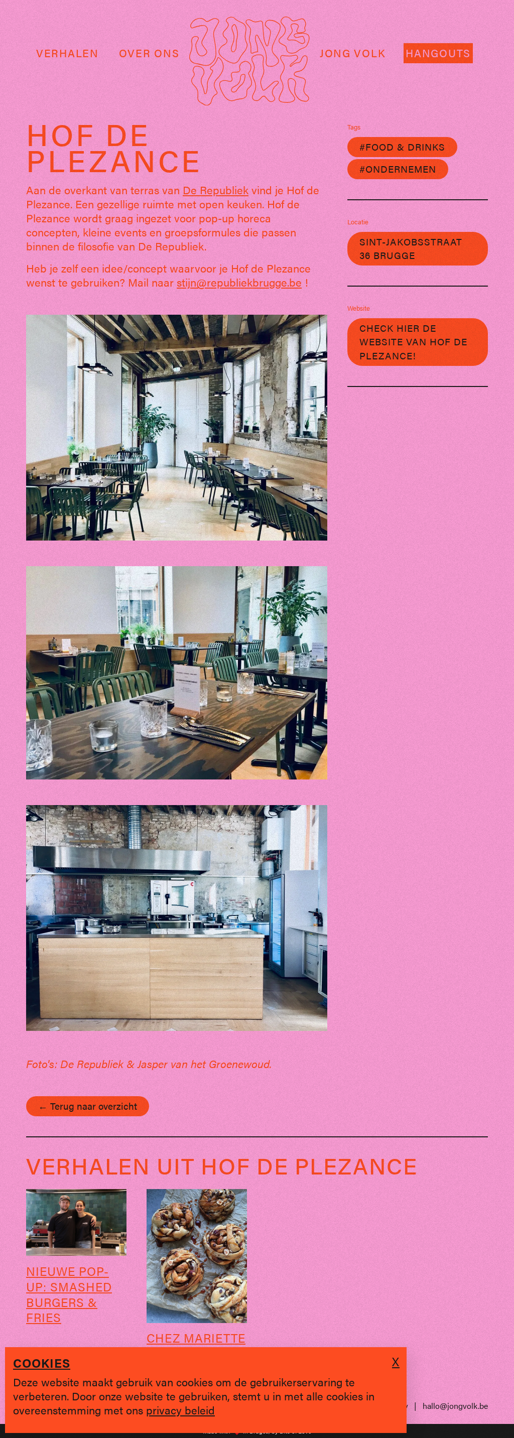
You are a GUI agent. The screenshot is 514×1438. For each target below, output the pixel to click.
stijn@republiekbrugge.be (239, 282)
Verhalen (67, 53)
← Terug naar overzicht (87, 1106)
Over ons (149, 53)
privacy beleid (180, 1409)
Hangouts (438, 53)
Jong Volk (353, 53)
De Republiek (215, 189)
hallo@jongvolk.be (455, 1405)
